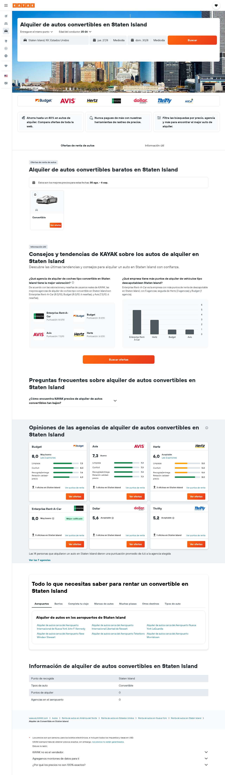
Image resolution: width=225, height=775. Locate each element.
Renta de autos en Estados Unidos (117, 718)
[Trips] (6, 65)
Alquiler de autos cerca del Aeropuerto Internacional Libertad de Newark (112, 627)
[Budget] (78, 446)
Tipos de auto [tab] (173, 603)
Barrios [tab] (58, 603)
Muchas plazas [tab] (128, 603)
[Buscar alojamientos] (6, 23)
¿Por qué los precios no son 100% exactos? (59, 765)
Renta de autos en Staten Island (186, 718)
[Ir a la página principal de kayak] (24, 5)
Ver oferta (55, 225)
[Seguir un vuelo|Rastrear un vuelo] (6, 48)
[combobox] (36, 31)
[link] (119, 359)
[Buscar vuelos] (6, 16)
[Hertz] (200, 446)
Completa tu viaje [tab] (78, 603)
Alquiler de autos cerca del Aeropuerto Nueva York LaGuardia (171, 627)
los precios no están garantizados (108, 741)
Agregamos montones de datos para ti (56, 758)
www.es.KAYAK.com (38, 718)
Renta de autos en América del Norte (79, 718)
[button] (6, 5)
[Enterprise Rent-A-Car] (78, 509)
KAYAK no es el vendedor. (48, 752)
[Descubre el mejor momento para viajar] (6, 55)
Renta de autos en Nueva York (152, 718)
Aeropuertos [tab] (42, 603)
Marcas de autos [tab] (104, 603)
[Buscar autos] (6, 31)
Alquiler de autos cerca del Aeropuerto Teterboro (118, 633)
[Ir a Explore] (6, 41)
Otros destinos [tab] (150, 603)
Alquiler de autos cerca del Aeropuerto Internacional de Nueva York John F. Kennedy (61, 627)
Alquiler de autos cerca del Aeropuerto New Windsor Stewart (60, 635)
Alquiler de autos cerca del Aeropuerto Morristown (167, 635)
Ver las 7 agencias (39, 560)
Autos (55, 718)
